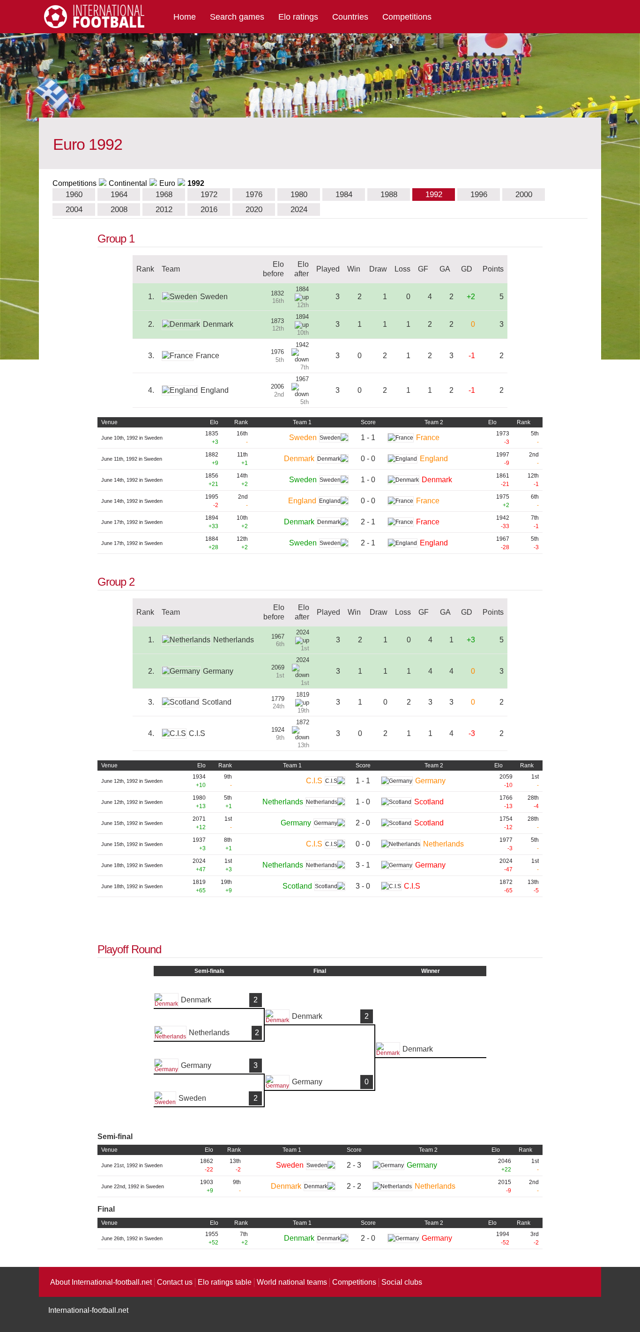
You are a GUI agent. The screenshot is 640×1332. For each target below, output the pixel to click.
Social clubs (401, 1282)
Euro (167, 183)
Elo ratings (298, 17)
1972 (209, 194)
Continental (128, 183)
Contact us (175, 1282)
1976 (254, 194)
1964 (119, 194)
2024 (298, 209)
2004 (74, 209)
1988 (388, 194)
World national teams (292, 1282)
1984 (343, 194)
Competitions (407, 17)
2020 (254, 209)
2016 (209, 209)
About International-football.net (101, 1282)
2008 (119, 209)
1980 (298, 194)
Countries (350, 17)
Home (184, 17)
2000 (523, 194)
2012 (164, 209)
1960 (74, 194)
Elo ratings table (225, 1282)
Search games (237, 17)
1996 (478, 194)
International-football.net (88, 1310)
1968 (164, 194)
